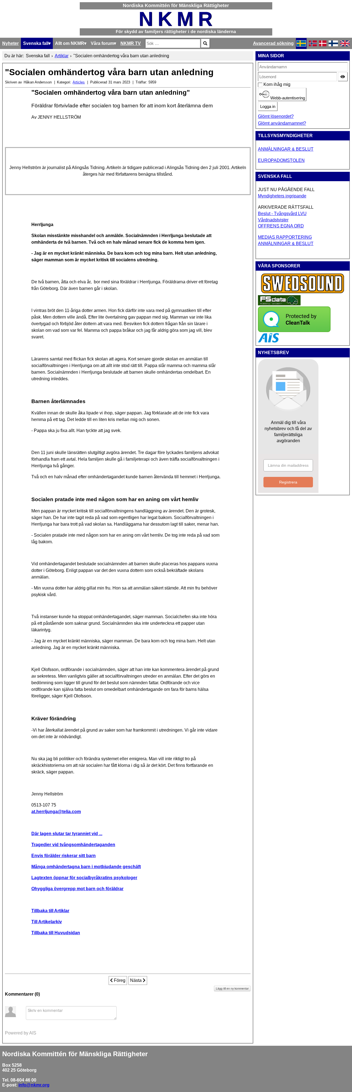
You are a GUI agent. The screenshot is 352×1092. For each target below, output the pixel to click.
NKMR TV (130, 43)
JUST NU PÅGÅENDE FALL (286, 189)
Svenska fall (35, 43)
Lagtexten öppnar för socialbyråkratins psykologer (84, 877)
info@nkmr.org (34, 1085)
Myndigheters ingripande (282, 196)
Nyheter (10, 43)
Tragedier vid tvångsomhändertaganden (73, 844)
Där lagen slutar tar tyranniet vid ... (66, 833)
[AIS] (268, 341)
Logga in (267, 106)
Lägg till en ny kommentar (232, 988)
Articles (79, 82)
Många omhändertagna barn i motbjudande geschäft (86, 866)
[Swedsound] (303, 292)
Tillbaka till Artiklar (50, 910)
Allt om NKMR (69, 43)
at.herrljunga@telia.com (56, 811)
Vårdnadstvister (273, 220)
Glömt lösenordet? (276, 116)
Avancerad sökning (273, 43)
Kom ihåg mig (266, 84)
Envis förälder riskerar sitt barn (63, 855)
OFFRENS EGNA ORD (281, 226)
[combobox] (172, 43)
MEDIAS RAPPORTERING (285, 237)
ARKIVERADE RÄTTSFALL (286, 207)
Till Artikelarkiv (46, 921)
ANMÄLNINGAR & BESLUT (286, 149)
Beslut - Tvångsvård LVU (282, 213)
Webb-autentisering (287, 98)
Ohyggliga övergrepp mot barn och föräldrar (77, 888)
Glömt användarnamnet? (282, 123)
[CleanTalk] (294, 330)
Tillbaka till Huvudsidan (55, 932)
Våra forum (102, 43)
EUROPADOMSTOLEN (281, 160)
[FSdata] (279, 303)
